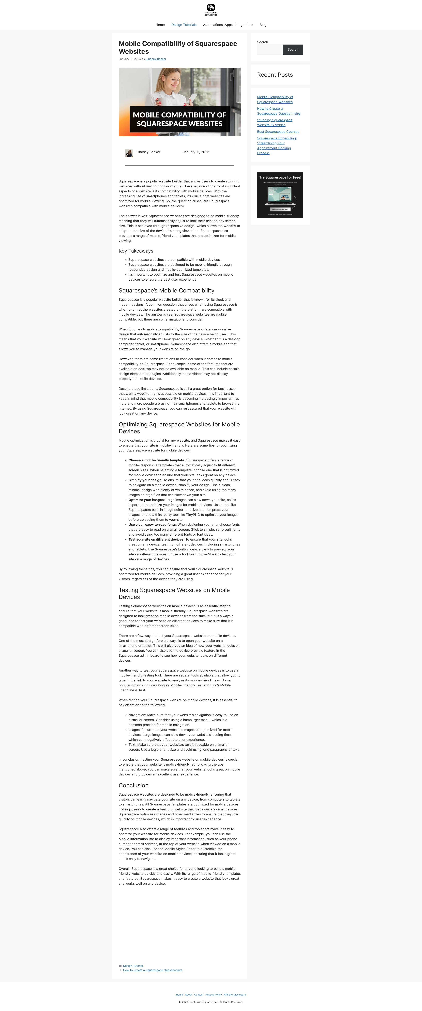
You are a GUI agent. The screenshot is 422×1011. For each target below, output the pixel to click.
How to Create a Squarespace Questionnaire (152, 970)
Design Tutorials (183, 25)
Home (160, 25)
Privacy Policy (213, 994)
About (188, 994)
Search (262, 42)
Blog (263, 25)
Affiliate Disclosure (235, 994)
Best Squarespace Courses (278, 132)
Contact (198, 994)
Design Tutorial (133, 965)
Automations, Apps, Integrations (228, 25)
